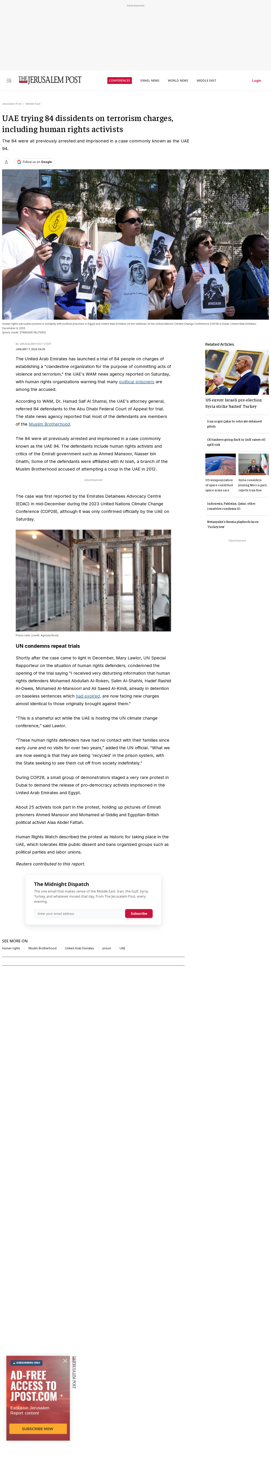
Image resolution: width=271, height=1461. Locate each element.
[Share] (6, 162)
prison (106, 948)
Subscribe (139, 913)
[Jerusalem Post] (47, 80)
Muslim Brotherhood (49, 424)
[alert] (38, 1412)
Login (256, 80)
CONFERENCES (119, 80)
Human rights (11, 948)
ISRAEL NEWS (149, 80)
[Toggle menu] (9, 80)
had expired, (88, 696)
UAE (122, 948)
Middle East (33, 103)
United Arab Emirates (79, 948)
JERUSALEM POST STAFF (35, 343)
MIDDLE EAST (206, 80)
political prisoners (136, 381)
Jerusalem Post (12, 103)
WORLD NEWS (178, 80)
